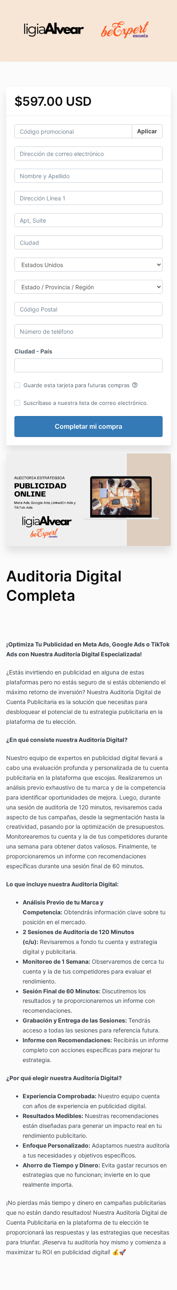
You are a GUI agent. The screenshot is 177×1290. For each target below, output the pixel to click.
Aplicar (147, 131)
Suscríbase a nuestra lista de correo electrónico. (85, 403)
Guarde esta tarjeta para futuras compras (80, 385)
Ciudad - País (33, 351)
